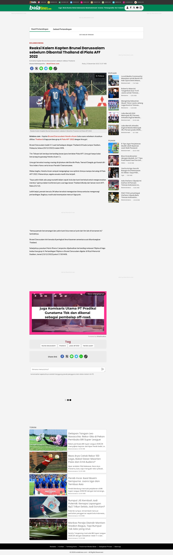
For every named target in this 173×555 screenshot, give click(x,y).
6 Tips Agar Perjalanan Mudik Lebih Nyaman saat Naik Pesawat (131, 146)
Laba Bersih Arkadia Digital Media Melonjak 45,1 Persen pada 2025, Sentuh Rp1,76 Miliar (131, 128)
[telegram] (46, 69)
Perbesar (101, 76)
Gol (116, 8)
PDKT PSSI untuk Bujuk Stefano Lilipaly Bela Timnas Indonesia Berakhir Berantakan (130, 195)
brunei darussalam (49, 346)
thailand (62, 346)
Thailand (39, 139)
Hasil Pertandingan (39, 29)
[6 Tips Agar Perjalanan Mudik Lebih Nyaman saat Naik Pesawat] (113, 152)
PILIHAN (111, 140)
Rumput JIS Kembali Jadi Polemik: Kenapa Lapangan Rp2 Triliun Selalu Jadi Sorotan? (86, 503)
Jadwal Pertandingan (62, 29)
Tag (68, 342)
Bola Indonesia (78, 8)
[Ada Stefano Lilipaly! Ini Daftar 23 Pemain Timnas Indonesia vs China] (113, 189)
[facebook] (31, 69)
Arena (100, 8)
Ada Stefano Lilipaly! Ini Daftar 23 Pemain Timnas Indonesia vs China (131, 183)
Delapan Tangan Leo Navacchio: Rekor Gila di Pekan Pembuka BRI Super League (86, 436)
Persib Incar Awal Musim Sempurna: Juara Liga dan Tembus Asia (84, 481)
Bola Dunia (67, 8)
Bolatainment (91, 8)
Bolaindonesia (36, 43)
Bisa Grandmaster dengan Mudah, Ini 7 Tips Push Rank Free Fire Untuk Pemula (132, 158)
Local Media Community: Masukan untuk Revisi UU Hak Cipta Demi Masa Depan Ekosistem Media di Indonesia (132, 78)
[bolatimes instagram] (140, 8)
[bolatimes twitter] (134, 8)
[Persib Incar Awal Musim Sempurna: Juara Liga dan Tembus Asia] (48, 494)
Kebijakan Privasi (105, 546)
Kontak (61, 546)
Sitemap (117, 546)
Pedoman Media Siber (88, 546)
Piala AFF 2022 (68, 139)
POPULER (112, 73)
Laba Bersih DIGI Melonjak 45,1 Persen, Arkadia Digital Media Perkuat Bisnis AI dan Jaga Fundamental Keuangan (130, 115)
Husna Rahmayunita (37, 64)
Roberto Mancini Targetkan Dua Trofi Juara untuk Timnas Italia (130, 91)
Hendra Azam (71, 136)
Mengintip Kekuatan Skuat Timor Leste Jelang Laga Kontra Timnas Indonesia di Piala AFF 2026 (132, 103)
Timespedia (109, 8)
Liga (60, 8)
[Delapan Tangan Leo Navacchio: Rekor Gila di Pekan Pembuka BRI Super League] (48, 449)
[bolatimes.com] (40, 9)
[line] (41, 69)
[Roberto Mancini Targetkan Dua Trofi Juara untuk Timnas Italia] (113, 97)
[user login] (127, 9)
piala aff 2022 (74, 346)
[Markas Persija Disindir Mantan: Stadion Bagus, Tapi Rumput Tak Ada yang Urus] (48, 539)
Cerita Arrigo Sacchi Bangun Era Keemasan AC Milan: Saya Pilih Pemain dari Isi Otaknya (131, 170)
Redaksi (53, 546)
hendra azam (88, 346)
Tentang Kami (71, 546)
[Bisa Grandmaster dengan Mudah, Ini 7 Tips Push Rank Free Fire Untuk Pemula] (113, 164)
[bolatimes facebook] (130, 8)
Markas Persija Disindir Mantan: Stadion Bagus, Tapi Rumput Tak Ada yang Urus (86, 525)
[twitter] (36, 69)
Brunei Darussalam (56, 136)
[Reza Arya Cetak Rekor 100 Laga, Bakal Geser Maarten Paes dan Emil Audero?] (48, 472)
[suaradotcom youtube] (137, 8)
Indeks (121, 8)
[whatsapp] (50, 69)
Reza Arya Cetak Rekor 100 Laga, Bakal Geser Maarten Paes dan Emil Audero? (84, 458)
